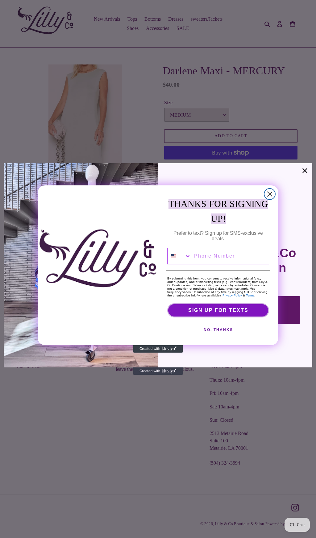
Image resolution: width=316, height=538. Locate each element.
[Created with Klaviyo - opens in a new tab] (158, 349)
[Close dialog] (269, 194)
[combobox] (179, 256)
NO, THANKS (218, 330)
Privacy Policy (232, 295)
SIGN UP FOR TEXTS (218, 310)
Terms (250, 295)
